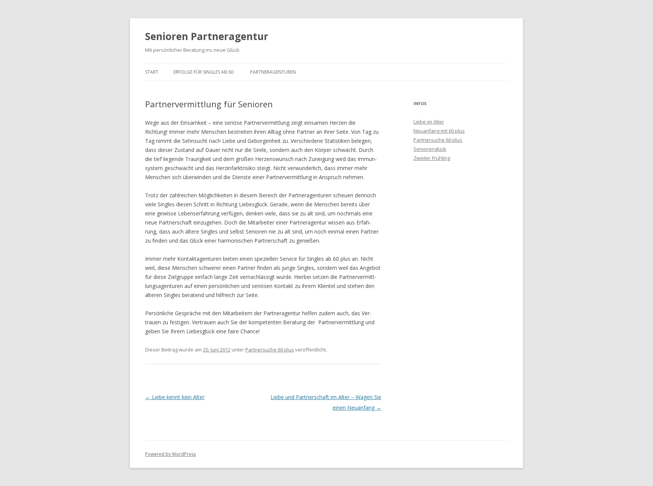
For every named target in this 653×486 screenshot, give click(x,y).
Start (151, 72)
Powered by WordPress (170, 454)
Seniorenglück (429, 148)
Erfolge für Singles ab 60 (203, 72)
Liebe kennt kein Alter (174, 397)
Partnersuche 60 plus (269, 349)
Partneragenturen (273, 72)
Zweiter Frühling (431, 158)
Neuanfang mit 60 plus (439, 130)
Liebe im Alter (428, 121)
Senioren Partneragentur (206, 36)
